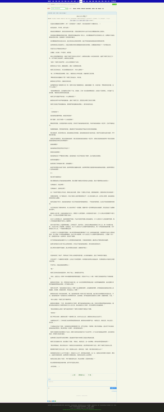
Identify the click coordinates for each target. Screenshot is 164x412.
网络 (102, 1)
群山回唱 (54, 18)
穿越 (90, 1)
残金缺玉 (99, 8)
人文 (78, 1)
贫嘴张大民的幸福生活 (81, 18)
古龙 (103, 8)
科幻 (69, 1)
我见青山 (74, 8)
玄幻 (87, 1)
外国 (56, 1)
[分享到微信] (55, 401)
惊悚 (93, 1)
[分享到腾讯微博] (52, 401)
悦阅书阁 (52, 4)
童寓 (84, 1)
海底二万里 (68, 18)
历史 (62, 1)
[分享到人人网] (53, 401)
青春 (65, 1)
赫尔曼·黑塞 (88, 8)
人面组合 (93, 8)
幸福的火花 (63, 18)
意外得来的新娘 (73, 18)
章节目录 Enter (82, 375)
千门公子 (108, 18)
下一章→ (90, 375)
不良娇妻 (58, 18)
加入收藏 (114, 4)
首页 (50, 1)
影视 (96, 1)
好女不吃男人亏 (89, 18)
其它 (109, 1)
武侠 (72, 1)
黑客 (57, 13)
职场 (99, 1)
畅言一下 (113, 388)
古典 (53, 1)
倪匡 (96, 8)
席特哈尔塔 (83, 8)
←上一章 (73, 375)
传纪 (59, 1)
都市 (81, 1)
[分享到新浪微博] (50, 401)
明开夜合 (79, 8)
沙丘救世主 (95, 18)
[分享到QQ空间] (49, 401)
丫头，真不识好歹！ (102, 18)
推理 (75, 1)
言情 (106, 1)
